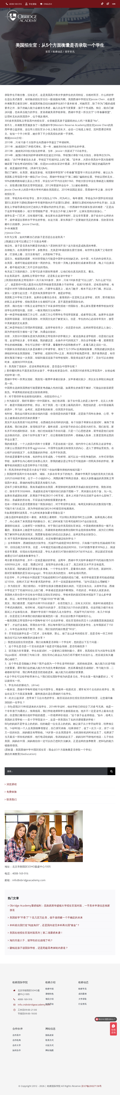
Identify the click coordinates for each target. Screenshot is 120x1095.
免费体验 (12, 791)
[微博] (108, 3)
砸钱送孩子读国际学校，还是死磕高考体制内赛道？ (39, 948)
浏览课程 (12, 784)
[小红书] (113, 3)
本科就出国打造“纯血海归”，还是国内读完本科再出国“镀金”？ (45, 925)
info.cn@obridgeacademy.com (34, 1004)
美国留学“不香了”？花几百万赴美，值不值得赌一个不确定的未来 (46, 917)
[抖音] (102, 3)
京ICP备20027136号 (91, 1086)
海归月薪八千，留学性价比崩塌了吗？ (31, 940)
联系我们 (12, 799)
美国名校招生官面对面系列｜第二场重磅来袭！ (36, 932)
